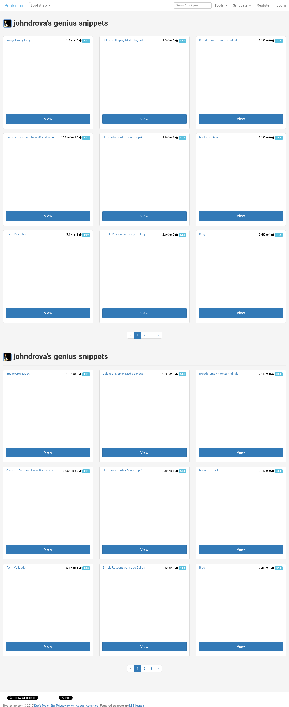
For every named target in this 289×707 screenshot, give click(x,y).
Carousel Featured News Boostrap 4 (30, 137)
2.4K (262, 234)
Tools (220, 5)
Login (281, 5)
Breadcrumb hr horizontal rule (218, 40)
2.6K (165, 234)
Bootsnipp (13, 5)
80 (77, 137)
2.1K (262, 40)
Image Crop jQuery (18, 40)
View (48, 119)
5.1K (69, 234)
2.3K (165, 40)
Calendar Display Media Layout (123, 40)
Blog (202, 234)
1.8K (69, 40)
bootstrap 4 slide (210, 137)
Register (264, 5)
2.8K (165, 137)
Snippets (241, 5)
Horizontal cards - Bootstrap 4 (122, 137)
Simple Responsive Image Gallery (124, 234)
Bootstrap (38, 4)
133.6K (66, 137)
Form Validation (16, 234)
